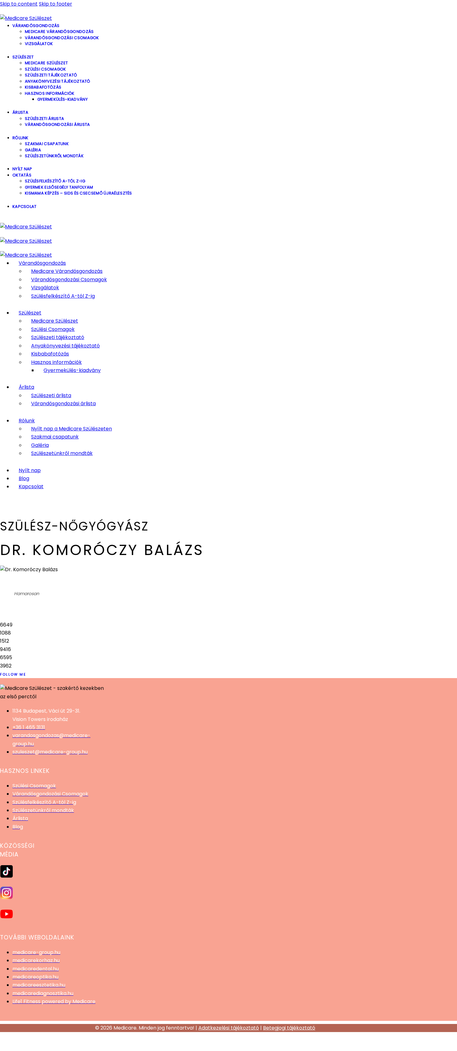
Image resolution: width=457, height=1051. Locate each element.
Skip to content (19, 3)
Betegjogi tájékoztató (289, 1027)
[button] (228, 1046)
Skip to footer (55, 3)
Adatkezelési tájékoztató (228, 1027)
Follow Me (13, 674)
